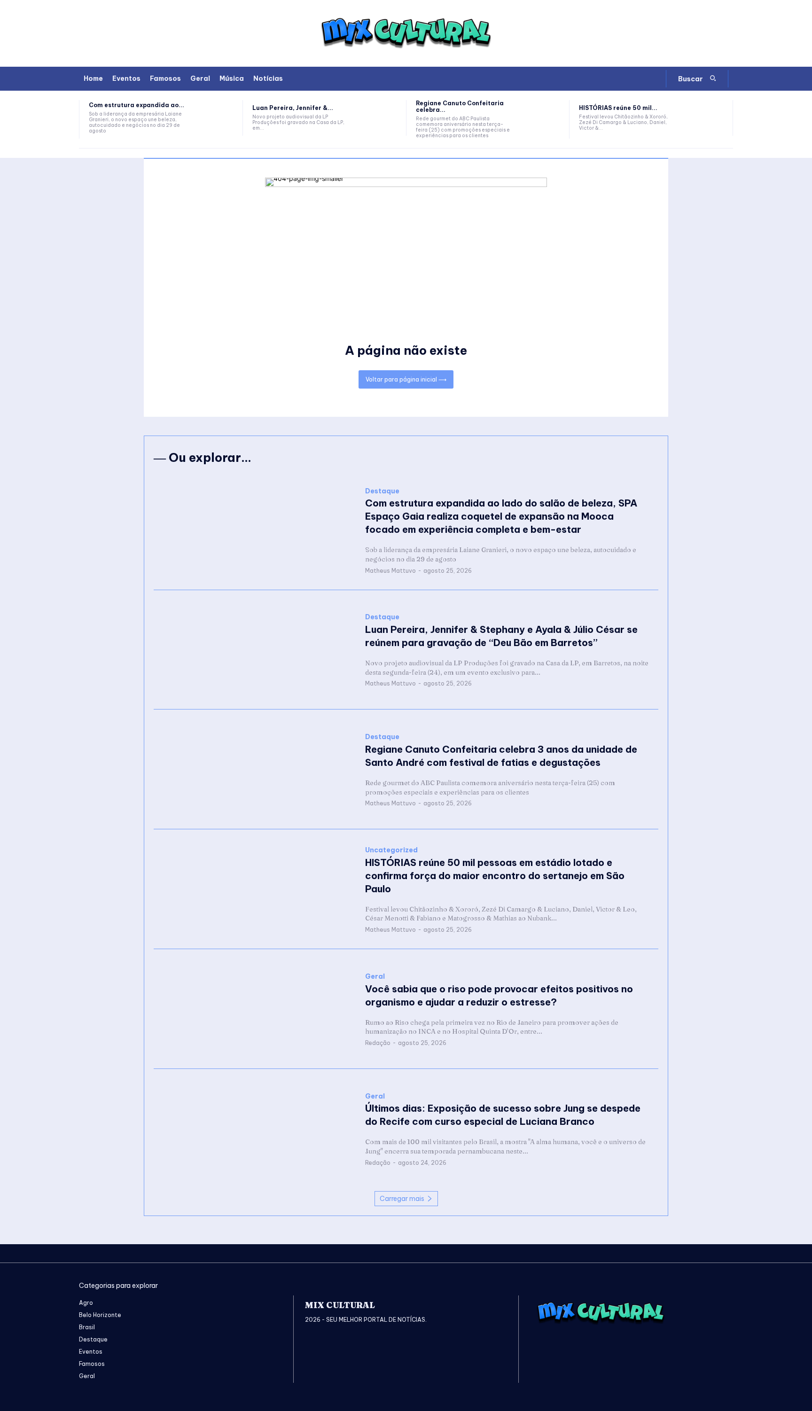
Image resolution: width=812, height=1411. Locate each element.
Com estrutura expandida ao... (136, 105)
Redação (377, 1042)
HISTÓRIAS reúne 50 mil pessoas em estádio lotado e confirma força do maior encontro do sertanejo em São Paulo (495, 876)
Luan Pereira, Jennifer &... (292, 107)
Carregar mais (402, 1198)
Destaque (382, 491)
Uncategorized (391, 850)
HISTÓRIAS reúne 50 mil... (618, 107)
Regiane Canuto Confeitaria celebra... (460, 106)
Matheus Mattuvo (390, 570)
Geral (375, 977)
